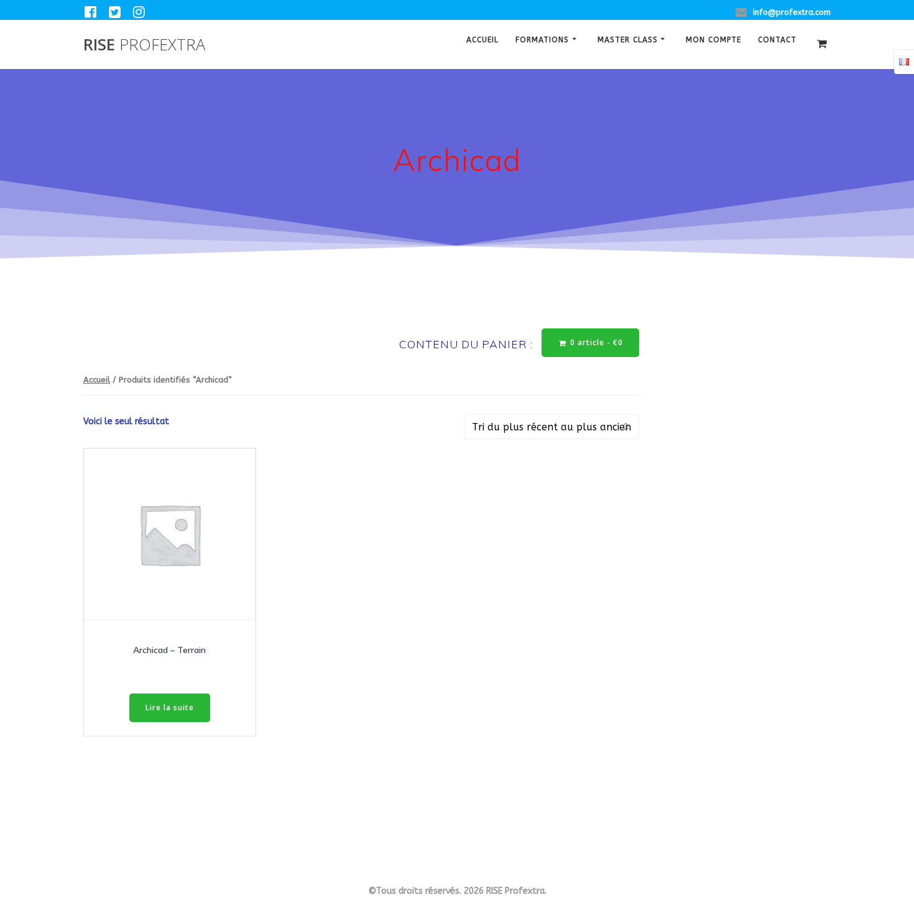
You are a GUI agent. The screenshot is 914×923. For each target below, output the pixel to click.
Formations (542, 41)
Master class (628, 41)
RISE (144, 45)
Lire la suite (169, 707)
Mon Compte (713, 41)
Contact (777, 41)
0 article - (595, 342)
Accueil (482, 41)
